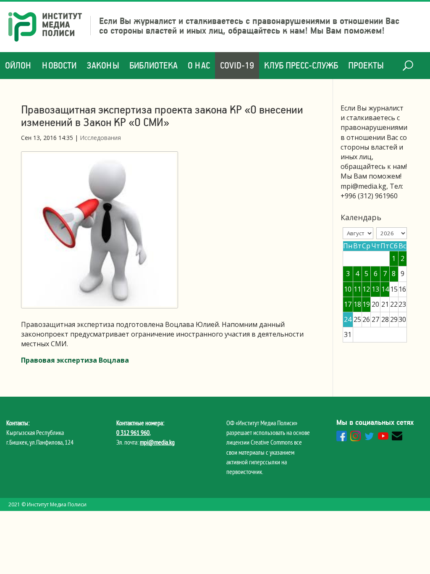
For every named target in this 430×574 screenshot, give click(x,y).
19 (366, 304)
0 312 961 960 (132, 432)
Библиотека (153, 65)
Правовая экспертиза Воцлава (75, 360)
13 (375, 289)
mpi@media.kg (157, 442)
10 (347, 289)
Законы (103, 65)
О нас (199, 65)
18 (357, 304)
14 (385, 289)
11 (357, 289)
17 (347, 304)
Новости (59, 65)
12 (366, 289)
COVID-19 (237, 65)
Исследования (100, 138)
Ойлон (18, 65)
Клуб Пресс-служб (301, 65)
